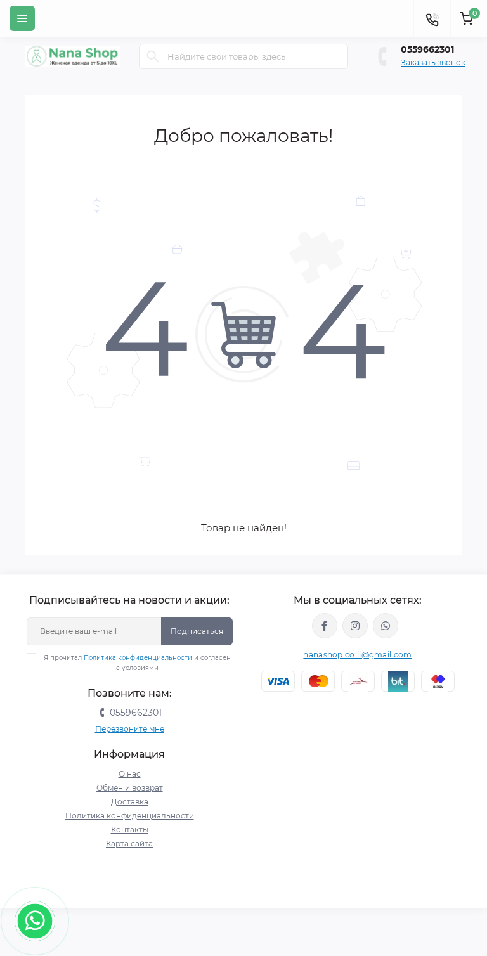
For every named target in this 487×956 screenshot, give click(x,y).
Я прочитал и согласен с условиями (137, 663)
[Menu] (22, 18)
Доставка (129, 801)
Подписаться (197, 631)
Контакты (129, 829)
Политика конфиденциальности (138, 658)
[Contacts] (431, 18)
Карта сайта (129, 843)
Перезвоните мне (129, 728)
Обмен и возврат (129, 787)
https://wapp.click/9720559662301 (385, 625)
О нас (130, 773)
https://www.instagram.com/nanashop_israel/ (355, 625)
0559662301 (427, 49)
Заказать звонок (433, 62)
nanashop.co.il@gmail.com (357, 654)
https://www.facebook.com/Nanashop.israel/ (324, 625)
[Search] (153, 56)
